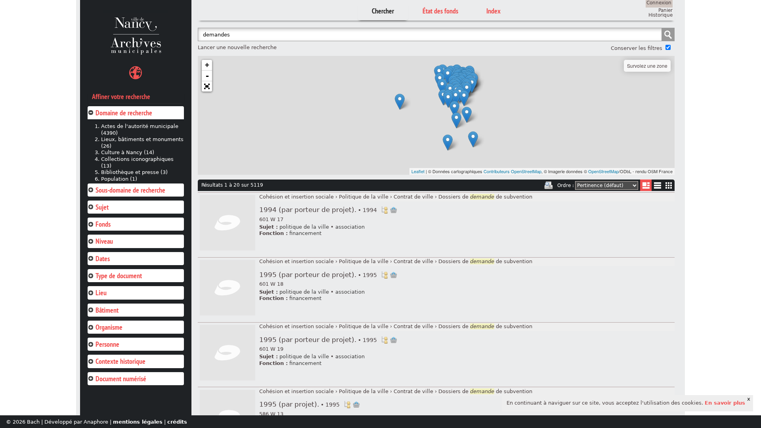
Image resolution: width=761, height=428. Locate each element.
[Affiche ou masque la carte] (135, 74)
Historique (660, 15)
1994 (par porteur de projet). (318, 210)
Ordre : (565, 185)
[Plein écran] (207, 86)
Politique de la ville (363, 197)
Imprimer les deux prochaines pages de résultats (548, 185)
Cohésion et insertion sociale (296, 197)
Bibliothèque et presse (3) (134, 172)
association (350, 227)
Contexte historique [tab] (120, 361)
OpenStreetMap (603, 171)
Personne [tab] (107, 344)
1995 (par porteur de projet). (318, 275)
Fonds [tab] (103, 224)
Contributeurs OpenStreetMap (512, 171)
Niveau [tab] (104, 241)
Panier (665, 10)
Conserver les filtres (636, 48)
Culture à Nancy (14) (127, 152)
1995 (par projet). (299, 404)
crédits (177, 422)
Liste (646, 185)
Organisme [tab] (109, 327)
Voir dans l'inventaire (384, 210)
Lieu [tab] (101, 292)
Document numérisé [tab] (121, 378)
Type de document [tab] (119, 275)
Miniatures (669, 185)
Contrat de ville (413, 197)
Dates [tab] (103, 258)
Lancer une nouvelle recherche (237, 47)
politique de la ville (304, 227)
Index (493, 10)
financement (305, 233)
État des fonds (440, 10)
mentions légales (138, 422)
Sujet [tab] (102, 207)
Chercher (383, 10)
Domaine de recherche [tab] (124, 112)
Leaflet (417, 171)
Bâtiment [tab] (107, 310)
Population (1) (119, 179)
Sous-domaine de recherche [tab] (130, 190)
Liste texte (657, 187)
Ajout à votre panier (393, 210)
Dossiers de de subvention (485, 197)
